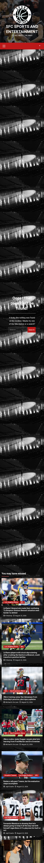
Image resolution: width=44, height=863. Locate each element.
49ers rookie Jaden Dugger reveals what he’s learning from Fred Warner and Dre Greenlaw (21, 740)
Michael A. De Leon (12, 702)
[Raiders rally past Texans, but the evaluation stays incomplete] (22, 765)
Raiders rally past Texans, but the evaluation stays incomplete (21, 782)
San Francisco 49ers (17, 691)
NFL (22, 602)
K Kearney (9, 616)
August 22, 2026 (20, 660)
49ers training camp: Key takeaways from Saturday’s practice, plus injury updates (20, 698)
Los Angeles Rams (11, 602)
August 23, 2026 (20, 616)
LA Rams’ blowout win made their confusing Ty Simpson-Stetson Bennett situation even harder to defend (21, 610)
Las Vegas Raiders (25, 775)
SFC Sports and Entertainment (22, 29)
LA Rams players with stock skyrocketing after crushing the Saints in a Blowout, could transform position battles (21, 654)
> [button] (39, 45)
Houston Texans (10, 775)
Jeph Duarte (10, 787)
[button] (4, 46)
